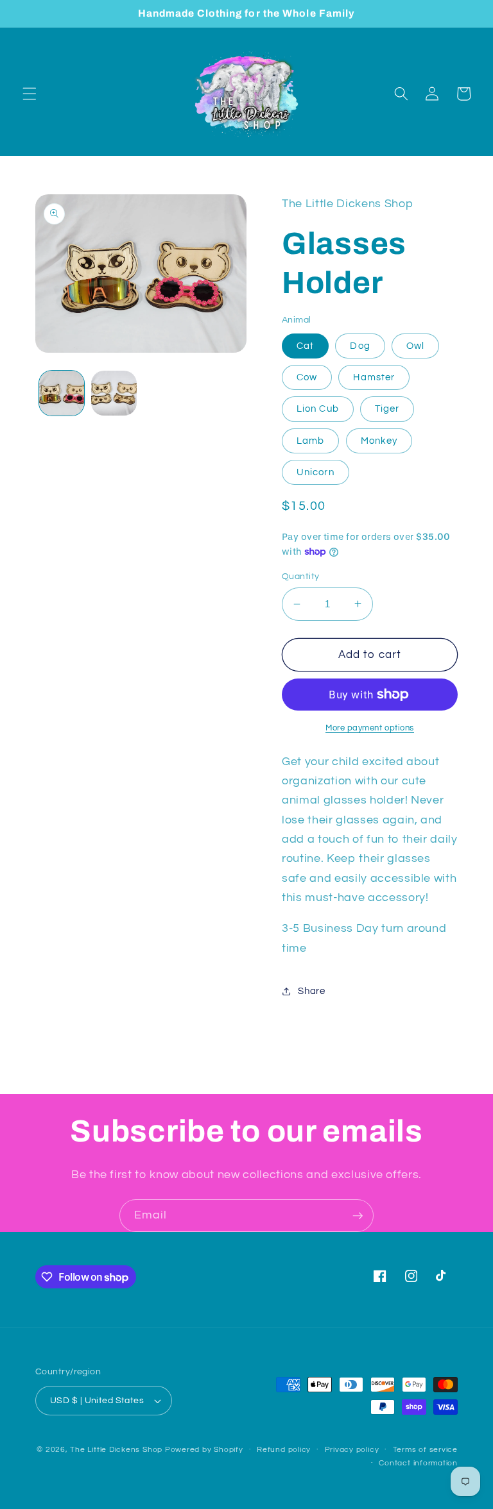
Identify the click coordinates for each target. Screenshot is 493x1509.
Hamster (374, 377)
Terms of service (425, 1450)
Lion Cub (318, 408)
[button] (29, 93)
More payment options (369, 727)
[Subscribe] (357, 1216)
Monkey (379, 440)
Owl (415, 346)
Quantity (301, 576)
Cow (307, 377)
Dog (360, 346)
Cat (305, 346)
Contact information (418, 1463)
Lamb (310, 440)
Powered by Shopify (204, 1450)
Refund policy (284, 1450)
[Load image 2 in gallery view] (114, 393)
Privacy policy (352, 1450)
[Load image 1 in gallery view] (62, 393)
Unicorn (315, 472)
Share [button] (311, 991)
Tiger (387, 408)
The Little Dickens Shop (116, 1450)
